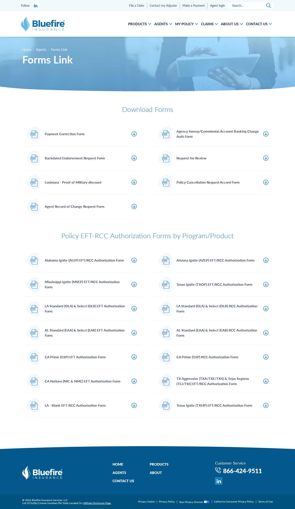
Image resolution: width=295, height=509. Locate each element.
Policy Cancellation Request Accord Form (207, 182)
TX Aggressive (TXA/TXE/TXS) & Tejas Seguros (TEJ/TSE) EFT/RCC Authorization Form (212, 381)
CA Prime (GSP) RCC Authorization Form (207, 357)
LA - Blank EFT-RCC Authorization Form (75, 405)
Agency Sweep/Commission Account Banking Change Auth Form (217, 133)
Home (26, 49)
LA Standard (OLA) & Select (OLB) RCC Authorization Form (216, 308)
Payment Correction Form (64, 134)
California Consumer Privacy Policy (234, 501)
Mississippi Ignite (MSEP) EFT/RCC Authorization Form (82, 284)
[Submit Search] (268, 5)
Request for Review (191, 158)
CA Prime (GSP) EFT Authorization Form (75, 357)
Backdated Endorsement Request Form (75, 158)
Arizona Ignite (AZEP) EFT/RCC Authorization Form (215, 260)
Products (159, 464)
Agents (119, 473)
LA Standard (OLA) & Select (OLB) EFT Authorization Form (85, 308)
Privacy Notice (146, 501)
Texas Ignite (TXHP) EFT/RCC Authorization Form (214, 405)
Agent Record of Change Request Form (74, 206)
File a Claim (136, 5)
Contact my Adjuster (163, 5)
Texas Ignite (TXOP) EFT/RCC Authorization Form (214, 284)
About (156, 473)
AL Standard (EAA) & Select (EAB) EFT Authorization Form (85, 332)
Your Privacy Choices (191, 502)
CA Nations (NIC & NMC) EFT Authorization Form (82, 381)
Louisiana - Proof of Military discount (73, 182)
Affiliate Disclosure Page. (97, 503)
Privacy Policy (167, 501)
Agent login (217, 5)
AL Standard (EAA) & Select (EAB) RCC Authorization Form (216, 332)
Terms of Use (265, 501)
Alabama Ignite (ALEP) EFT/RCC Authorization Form (84, 260)
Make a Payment (193, 5)
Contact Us (123, 481)
